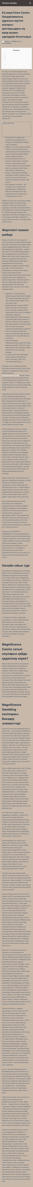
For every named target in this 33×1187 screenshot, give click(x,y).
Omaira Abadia (9, 3)
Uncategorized (6, 43)
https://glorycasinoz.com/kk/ (10, 375)
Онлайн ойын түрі (12, 57)
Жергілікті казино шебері (14, 54)
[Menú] (30, 3)
